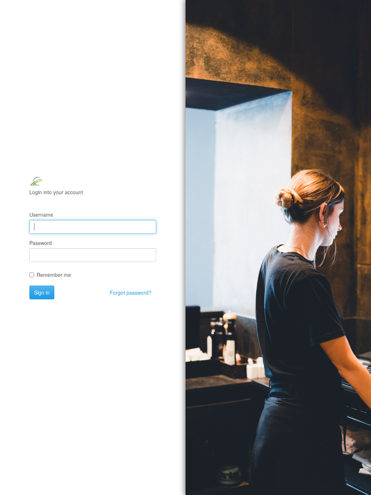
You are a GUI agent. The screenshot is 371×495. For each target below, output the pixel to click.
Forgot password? (130, 292)
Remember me (54, 274)
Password (40, 242)
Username (41, 214)
